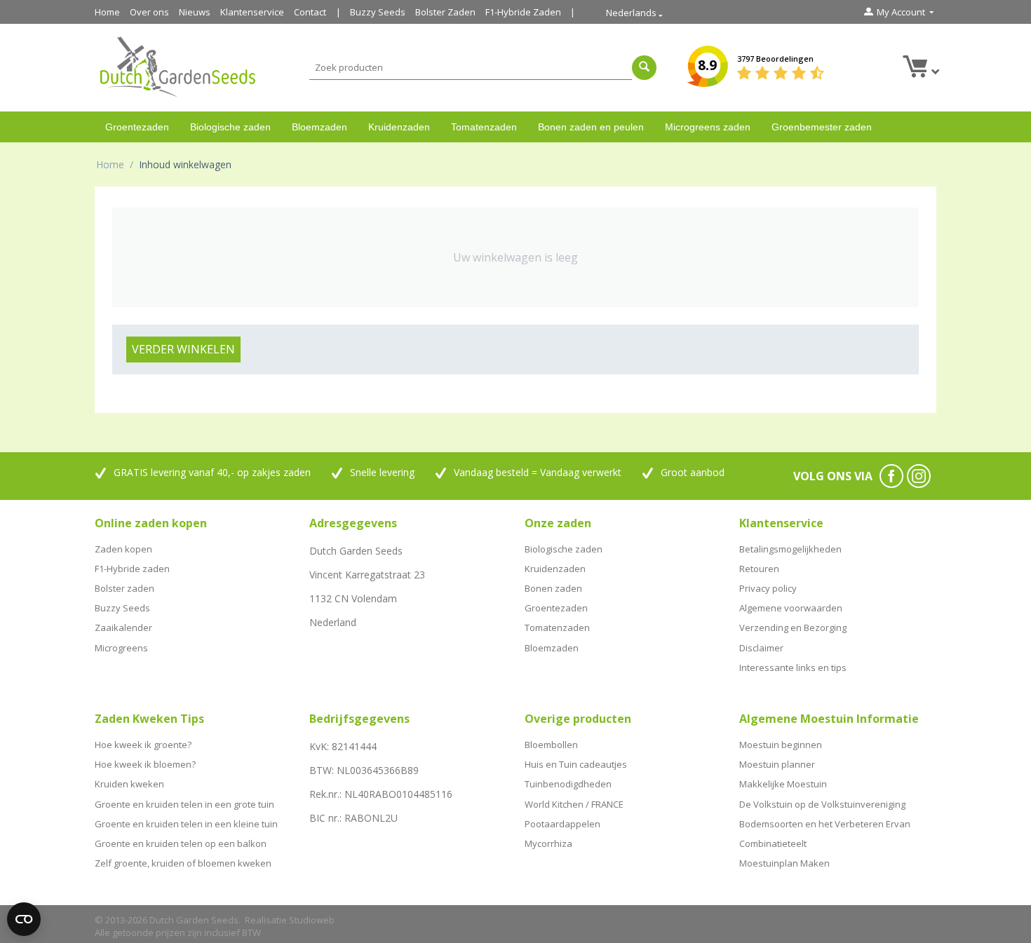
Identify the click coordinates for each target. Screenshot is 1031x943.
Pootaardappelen (562, 824)
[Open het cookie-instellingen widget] (24, 919)
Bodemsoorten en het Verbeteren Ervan (824, 824)
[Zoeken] (644, 67)
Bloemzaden (319, 127)
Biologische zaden (230, 127)
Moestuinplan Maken (784, 863)
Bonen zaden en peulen (591, 127)
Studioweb (312, 920)
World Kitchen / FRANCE (574, 804)
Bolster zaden (124, 588)
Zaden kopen (123, 549)
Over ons (149, 12)
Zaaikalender (123, 627)
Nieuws (194, 12)
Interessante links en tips (793, 667)
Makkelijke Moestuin (783, 784)
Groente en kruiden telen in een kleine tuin (186, 824)
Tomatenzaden (484, 127)
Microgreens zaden (707, 127)
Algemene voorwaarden (790, 608)
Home (107, 12)
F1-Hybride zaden (132, 568)
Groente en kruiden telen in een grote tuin (184, 804)
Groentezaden (137, 127)
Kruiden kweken (129, 784)
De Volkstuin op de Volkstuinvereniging (822, 804)
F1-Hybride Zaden (523, 12)
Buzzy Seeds (377, 12)
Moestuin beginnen (780, 744)
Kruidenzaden (399, 127)
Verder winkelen (183, 349)
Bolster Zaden (445, 12)
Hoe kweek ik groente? (143, 744)
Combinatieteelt (773, 843)
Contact (310, 12)
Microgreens (121, 648)
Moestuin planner (777, 764)
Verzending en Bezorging (793, 627)
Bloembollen (551, 744)
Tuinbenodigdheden (568, 784)
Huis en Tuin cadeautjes (576, 764)
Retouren (759, 568)
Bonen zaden (553, 588)
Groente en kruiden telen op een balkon (181, 843)
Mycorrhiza (548, 843)
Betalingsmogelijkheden (790, 549)
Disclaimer (761, 648)
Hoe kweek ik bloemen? (145, 764)
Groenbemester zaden (821, 127)
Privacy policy (768, 588)
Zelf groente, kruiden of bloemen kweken (183, 863)
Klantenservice (252, 12)
